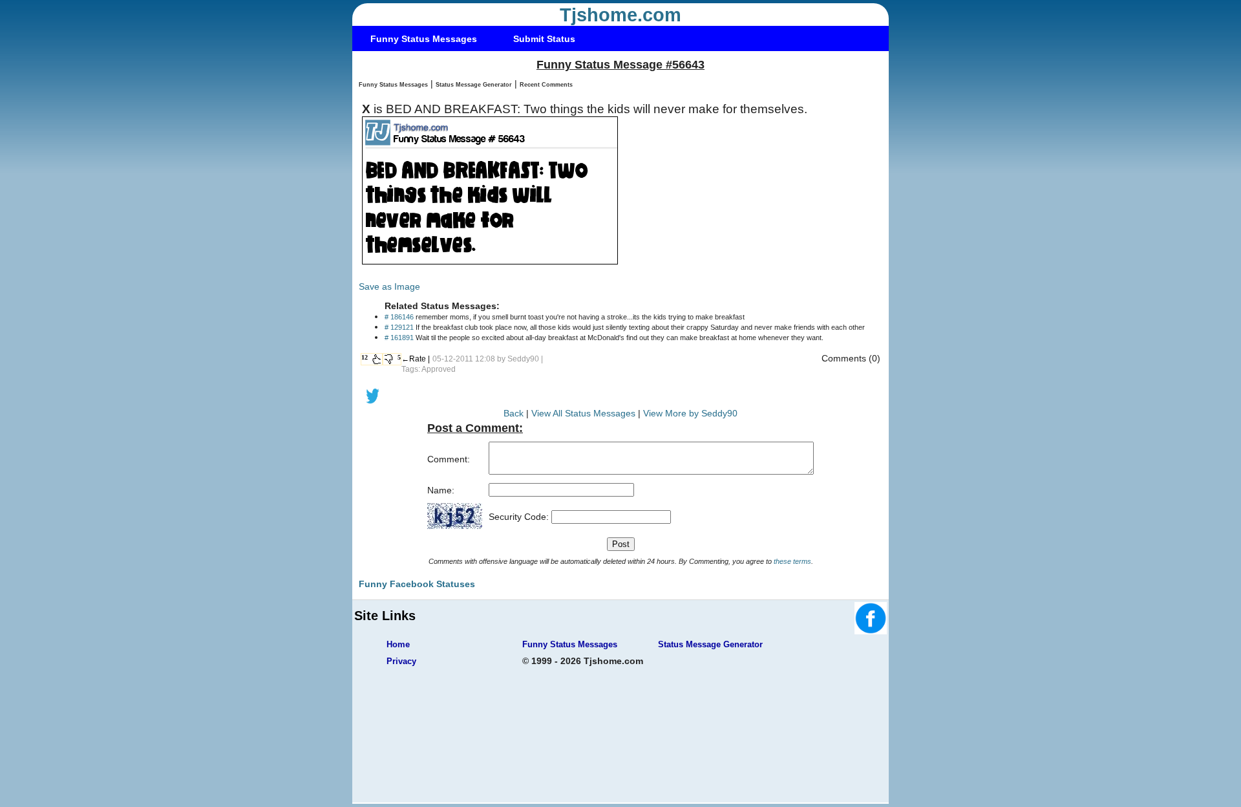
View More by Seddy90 (690, 413)
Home (398, 644)
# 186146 (399, 317)
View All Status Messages (583, 413)
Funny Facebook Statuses (417, 584)
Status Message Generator (474, 84)
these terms (792, 561)
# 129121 (399, 327)
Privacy (401, 661)
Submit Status (544, 39)
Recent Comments (546, 84)
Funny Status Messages (423, 39)
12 (364, 357)
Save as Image (389, 286)
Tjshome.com (620, 15)
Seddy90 (523, 358)
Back (514, 413)
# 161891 (399, 337)
